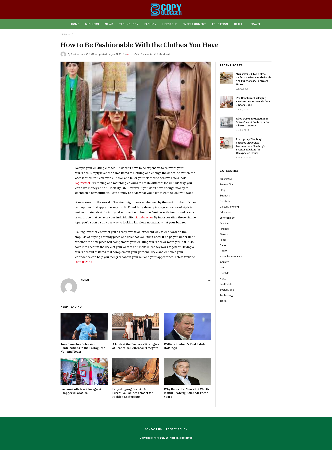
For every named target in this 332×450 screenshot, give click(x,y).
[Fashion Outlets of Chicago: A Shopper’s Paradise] (84, 371)
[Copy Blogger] (166, 9)
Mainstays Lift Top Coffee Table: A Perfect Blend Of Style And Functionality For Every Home (253, 79)
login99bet (82, 183)
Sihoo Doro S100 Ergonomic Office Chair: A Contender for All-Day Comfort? (252, 122)
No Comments (144, 54)
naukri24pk (84, 262)
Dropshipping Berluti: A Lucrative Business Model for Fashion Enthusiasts (132, 392)
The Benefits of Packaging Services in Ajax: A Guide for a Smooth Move (253, 102)
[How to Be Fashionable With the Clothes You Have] (136, 111)
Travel (255, 24)
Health (239, 24)
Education (220, 24)
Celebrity (225, 201)
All (129, 54)
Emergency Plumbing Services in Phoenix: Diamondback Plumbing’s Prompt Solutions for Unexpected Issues (250, 146)
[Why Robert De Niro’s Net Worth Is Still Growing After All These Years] (187, 371)
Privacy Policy (176, 429)
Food (223, 239)
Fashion (150, 24)
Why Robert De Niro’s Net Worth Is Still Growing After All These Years (186, 392)
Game (223, 245)
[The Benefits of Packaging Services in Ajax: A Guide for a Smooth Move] (226, 102)
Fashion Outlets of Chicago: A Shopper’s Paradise (81, 391)
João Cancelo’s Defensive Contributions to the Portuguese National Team (83, 347)
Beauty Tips (226, 184)
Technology (129, 24)
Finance (224, 228)
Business (92, 24)
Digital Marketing (229, 206)
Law (222, 267)
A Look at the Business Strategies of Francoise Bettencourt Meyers (135, 346)
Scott (73, 54)
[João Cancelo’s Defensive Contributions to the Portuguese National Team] (84, 326)
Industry (224, 261)
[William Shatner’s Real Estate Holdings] (187, 326)
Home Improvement (231, 256)
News (109, 24)
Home (75, 24)
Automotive (226, 178)
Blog (222, 190)
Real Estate (226, 284)
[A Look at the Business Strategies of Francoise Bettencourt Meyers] (135, 326)
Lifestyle (169, 24)
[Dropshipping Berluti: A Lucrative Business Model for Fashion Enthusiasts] (135, 371)
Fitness (224, 234)
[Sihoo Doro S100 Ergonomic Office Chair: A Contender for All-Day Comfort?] (226, 122)
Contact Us (153, 429)
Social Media (227, 289)
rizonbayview (144, 217)
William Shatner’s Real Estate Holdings (184, 346)
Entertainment (194, 24)
